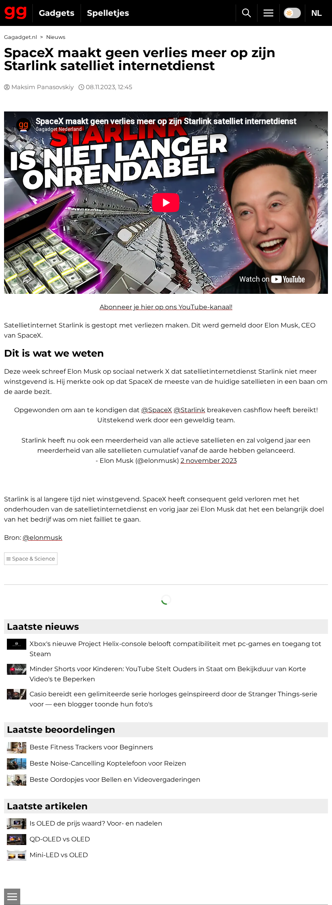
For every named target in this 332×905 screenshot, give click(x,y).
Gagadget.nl (20, 37)
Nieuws (55, 37)
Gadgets (56, 13)
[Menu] (268, 13)
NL (316, 13)
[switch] (292, 13)
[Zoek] (246, 12)
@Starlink (189, 410)
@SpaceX (156, 410)
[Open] (12, 897)
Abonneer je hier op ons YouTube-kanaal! (166, 307)
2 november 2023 (209, 460)
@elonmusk (42, 537)
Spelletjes (108, 13)
